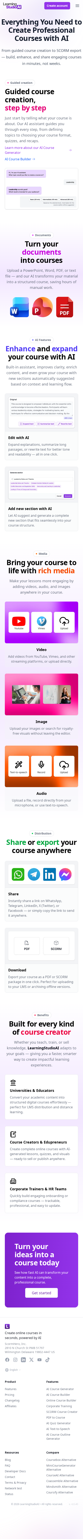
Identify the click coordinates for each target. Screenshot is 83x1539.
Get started (41, 1292)
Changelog (12, 1400)
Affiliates (11, 1406)
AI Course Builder (18, 159)
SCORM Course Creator (62, 1412)
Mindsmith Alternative (61, 1487)
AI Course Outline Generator (58, 1437)
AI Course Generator (60, 1389)
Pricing (9, 1395)
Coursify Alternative (59, 1492)
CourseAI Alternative (60, 1475)
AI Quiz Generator (58, 1423)
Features (11, 1389)
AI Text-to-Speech (58, 1429)
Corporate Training (59, 1406)
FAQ (7, 1465)
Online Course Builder (61, 1400)
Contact (10, 1477)
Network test (13, 1488)
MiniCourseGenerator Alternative (61, 1467)
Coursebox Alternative (61, 1460)
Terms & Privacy (15, 1482)
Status (9, 1494)
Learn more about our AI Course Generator (29, 150)
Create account (57, 6)
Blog (8, 1460)
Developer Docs (15, 1471)
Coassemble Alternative (62, 1481)
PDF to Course (55, 1417)
